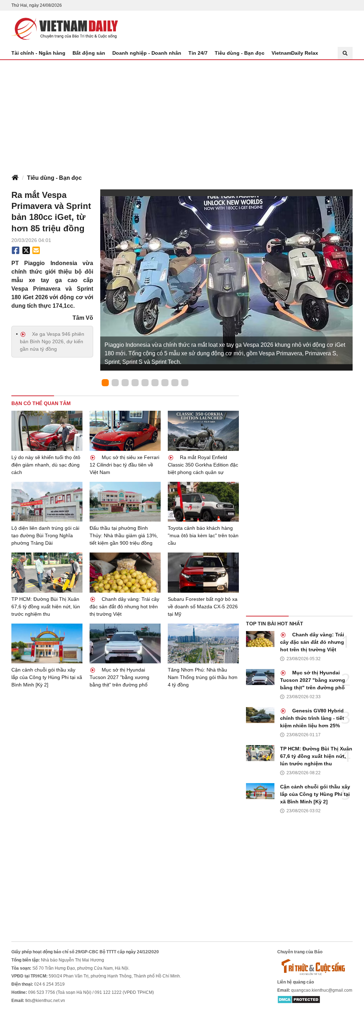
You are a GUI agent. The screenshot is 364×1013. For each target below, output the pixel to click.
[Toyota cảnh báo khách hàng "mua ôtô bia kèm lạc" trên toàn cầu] (203, 502)
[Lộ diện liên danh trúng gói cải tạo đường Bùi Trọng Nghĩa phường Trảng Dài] (46, 502)
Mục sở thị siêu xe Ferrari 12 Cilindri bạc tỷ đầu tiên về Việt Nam (124, 464)
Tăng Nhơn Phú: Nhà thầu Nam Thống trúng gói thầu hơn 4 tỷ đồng (202, 677)
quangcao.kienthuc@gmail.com (321, 990)
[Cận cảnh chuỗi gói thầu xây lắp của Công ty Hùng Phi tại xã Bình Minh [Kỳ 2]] (46, 644)
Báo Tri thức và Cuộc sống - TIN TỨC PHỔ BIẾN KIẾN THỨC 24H (64, 29)
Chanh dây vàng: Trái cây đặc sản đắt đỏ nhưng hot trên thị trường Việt (124, 606)
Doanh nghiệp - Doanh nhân (146, 53)
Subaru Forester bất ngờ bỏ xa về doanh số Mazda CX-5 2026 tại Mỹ (203, 606)
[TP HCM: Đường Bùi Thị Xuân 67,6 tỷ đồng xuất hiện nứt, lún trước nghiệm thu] (46, 573)
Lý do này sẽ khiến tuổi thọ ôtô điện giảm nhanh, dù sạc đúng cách (45, 464)
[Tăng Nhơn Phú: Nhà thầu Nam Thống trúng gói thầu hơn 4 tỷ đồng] (203, 644)
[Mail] (36, 250)
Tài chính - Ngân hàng (38, 53)
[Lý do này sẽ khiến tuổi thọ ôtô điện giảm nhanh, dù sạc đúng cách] (46, 431)
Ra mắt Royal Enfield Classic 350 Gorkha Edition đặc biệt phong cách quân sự (203, 464)
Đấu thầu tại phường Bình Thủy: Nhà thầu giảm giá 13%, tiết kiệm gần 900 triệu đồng (124, 535)
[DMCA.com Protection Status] (298, 999)
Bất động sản (89, 53)
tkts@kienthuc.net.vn (45, 1000)
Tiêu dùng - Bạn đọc (239, 53)
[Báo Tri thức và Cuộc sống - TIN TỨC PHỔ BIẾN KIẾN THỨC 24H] (315, 966)
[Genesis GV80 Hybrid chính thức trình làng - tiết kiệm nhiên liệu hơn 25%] (260, 715)
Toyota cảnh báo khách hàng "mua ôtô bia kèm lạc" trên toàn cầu (203, 535)
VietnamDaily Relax (295, 53)
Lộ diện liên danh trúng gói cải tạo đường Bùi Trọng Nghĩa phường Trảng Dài (45, 535)
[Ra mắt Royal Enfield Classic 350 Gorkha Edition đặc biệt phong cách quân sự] (203, 431)
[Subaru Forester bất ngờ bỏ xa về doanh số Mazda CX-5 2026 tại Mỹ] (203, 573)
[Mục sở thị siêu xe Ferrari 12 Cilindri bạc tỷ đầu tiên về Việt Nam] (125, 431)
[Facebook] (15, 250)
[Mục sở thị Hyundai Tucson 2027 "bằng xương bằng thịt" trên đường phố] (125, 644)
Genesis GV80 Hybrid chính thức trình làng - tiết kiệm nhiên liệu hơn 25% (312, 718)
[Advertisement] (182, 113)
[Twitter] (26, 250)
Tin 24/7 (198, 53)
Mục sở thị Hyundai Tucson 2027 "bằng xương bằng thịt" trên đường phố (119, 677)
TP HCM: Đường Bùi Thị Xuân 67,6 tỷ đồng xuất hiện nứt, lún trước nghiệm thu (45, 606)
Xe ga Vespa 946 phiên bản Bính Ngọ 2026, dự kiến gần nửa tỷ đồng (52, 341)
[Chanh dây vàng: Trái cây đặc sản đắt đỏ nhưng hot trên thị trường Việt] (125, 573)
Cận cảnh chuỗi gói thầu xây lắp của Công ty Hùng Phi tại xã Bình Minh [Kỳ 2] (46, 677)
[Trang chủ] (14, 178)
